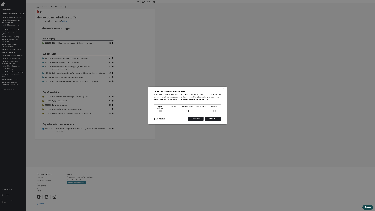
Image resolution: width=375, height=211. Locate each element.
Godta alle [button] (213, 119)
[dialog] (187, 105)
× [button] (223, 89)
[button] (159, 119)
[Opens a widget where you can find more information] (367, 207)
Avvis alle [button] (196, 119)
